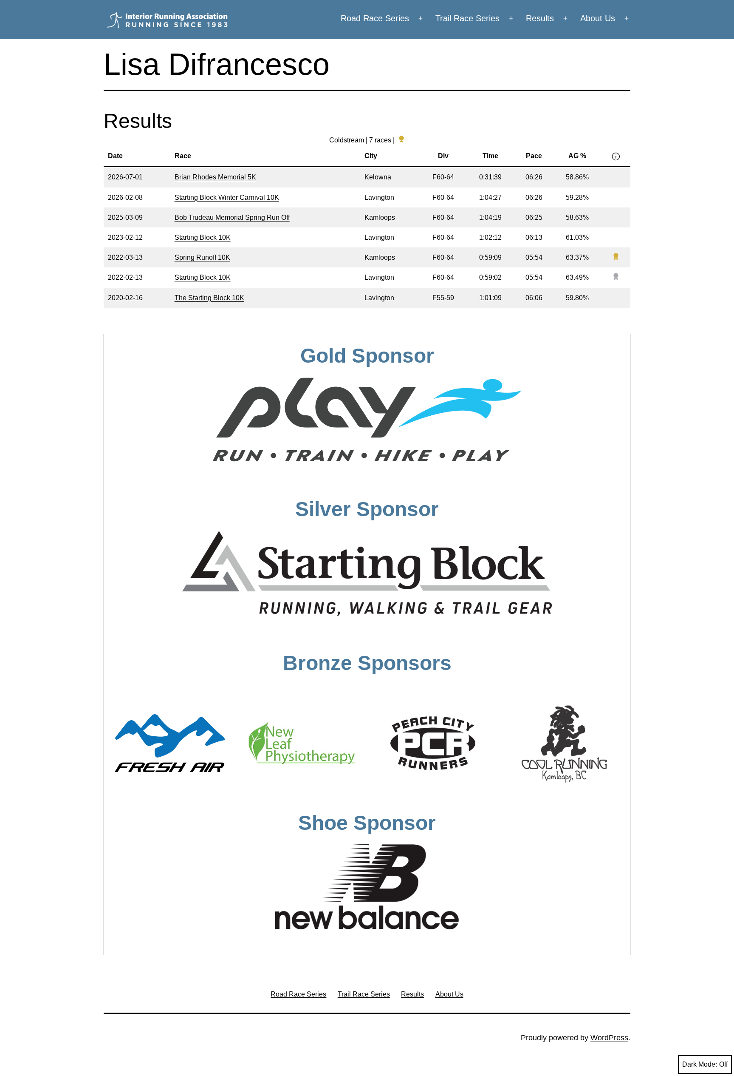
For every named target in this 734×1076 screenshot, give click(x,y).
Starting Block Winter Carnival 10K (227, 197)
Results (540, 18)
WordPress (609, 1037)
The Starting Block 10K (209, 297)
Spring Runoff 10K (202, 257)
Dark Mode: (699, 1064)
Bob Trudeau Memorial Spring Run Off (232, 217)
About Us (597, 18)
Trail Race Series (467, 18)
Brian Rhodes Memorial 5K (215, 177)
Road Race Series (375, 18)
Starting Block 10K (203, 237)
